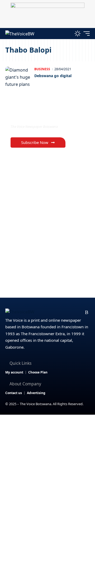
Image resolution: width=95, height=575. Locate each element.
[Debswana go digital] (18, 77)
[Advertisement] (47, 464)
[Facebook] (44, 312)
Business (42, 69)
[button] (66, 33)
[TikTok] (78, 312)
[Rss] (87, 312)
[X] (53, 312)
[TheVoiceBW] (19, 33)
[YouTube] (61, 312)
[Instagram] (70, 312)
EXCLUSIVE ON (32, 115)
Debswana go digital (53, 75)
